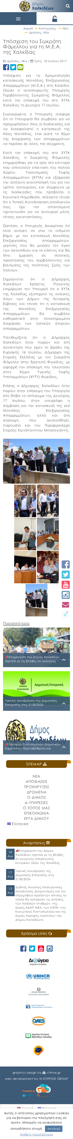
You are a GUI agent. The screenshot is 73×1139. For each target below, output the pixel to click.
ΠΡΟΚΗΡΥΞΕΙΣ (36, 787)
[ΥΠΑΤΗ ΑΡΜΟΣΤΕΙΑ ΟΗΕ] (38, 976)
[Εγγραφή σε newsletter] (66, 604)
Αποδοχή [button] (53, 1128)
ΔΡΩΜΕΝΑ (36, 792)
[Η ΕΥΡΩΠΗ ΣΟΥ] (38, 1050)
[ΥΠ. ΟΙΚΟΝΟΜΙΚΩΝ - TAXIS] (38, 1006)
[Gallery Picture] (25, 515)
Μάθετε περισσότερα (36, 1134)
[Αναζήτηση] (68, 6)
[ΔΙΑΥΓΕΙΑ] (38, 961)
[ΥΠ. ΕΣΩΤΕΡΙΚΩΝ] (38, 991)
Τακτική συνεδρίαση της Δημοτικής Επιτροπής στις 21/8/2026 (34, 875)
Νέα (65, 28)
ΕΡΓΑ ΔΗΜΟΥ (36, 818)
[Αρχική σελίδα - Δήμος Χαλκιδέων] (36, 5)
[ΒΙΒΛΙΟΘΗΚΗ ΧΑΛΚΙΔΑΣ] (38, 1035)
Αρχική (28, 28)
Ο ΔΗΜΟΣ (36, 797)
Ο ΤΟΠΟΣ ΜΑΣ (36, 808)
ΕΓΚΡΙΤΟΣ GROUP (55, 1078)
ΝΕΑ (36, 776)
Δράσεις (35, 32)
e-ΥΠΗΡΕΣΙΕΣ (36, 802)
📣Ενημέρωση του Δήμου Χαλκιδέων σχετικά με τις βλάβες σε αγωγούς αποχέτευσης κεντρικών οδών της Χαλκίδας (39, 857)
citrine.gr (53, 1072)
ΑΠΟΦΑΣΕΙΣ (36, 781)
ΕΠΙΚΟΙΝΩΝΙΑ (36, 813)
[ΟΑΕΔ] (38, 1021)
